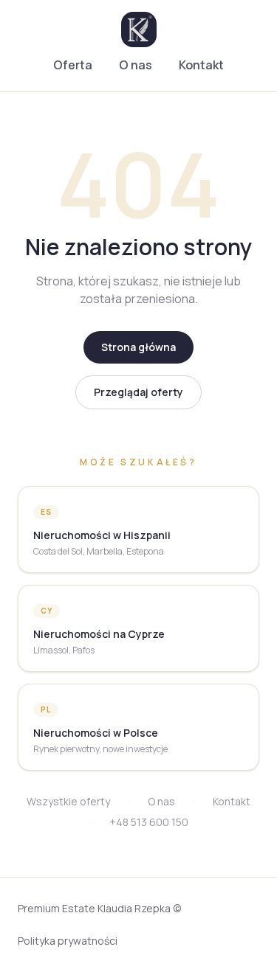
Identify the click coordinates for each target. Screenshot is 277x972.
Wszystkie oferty (68, 801)
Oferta (72, 65)
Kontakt (201, 65)
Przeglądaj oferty (138, 392)
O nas (135, 65)
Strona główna (138, 347)
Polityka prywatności (67, 941)
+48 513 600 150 (148, 822)
